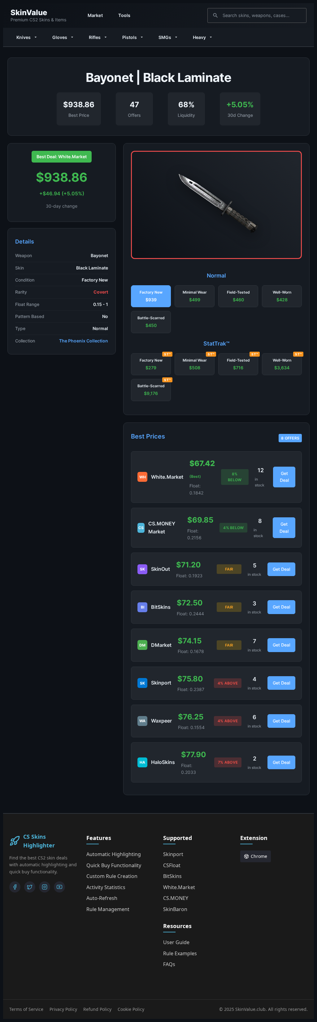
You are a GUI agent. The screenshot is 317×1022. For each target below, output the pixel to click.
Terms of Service (26, 1009)
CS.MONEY (175, 898)
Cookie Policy (131, 1009)
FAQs (169, 964)
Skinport (173, 854)
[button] (151, 296)
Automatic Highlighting (113, 854)
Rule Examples (180, 953)
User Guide (176, 942)
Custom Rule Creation (111, 876)
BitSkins (172, 876)
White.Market (179, 887)
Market (95, 15)
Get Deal (284, 477)
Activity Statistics (105, 887)
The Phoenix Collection (83, 340)
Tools (124, 15)
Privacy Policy (63, 1009)
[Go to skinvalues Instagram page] (44, 887)
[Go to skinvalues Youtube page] (59, 887)
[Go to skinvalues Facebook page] (14, 887)
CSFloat (171, 865)
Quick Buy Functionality (113, 865)
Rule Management (107, 909)
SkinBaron (175, 909)
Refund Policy (97, 1009)
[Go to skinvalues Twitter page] (29, 887)
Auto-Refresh (101, 898)
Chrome (259, 856)
